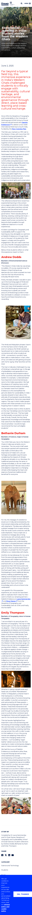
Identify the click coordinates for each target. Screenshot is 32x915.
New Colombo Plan (19, 129)
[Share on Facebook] (2, 855)
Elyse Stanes (11, 601)
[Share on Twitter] (6, 855)
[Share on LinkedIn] (9, 855)
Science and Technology (10, 865)
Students (4, 870)
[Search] (21, 3)
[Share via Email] (12, 855)
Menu (26, 3)
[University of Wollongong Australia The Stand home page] (8, 3)
